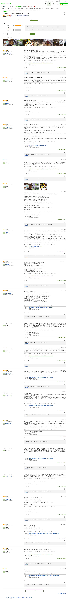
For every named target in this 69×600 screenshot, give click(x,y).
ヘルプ (43, 1)
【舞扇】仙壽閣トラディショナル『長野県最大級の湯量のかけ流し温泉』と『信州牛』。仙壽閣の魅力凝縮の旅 (44, 533)
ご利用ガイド (47, 1)
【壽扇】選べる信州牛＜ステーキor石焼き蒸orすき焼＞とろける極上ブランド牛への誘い (41, 307)
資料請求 (30, 597)
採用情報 (23, 597)
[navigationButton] (64, 42)
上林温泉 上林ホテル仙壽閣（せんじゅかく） (18, 13)
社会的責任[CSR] (19, 597)
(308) (34, 19)
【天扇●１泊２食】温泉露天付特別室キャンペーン (35, 246)
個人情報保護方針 (12, 597)
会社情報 (7, 597)
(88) (20, 19)
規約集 (27, 597)
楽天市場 (61, 1)
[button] (8, 42)
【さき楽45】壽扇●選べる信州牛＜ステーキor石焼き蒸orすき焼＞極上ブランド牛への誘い (41, 355)
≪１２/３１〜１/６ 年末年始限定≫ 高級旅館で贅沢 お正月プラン (38, 145)
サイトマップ (51, 1)
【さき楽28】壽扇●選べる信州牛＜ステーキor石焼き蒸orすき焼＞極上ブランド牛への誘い (41, 458)
